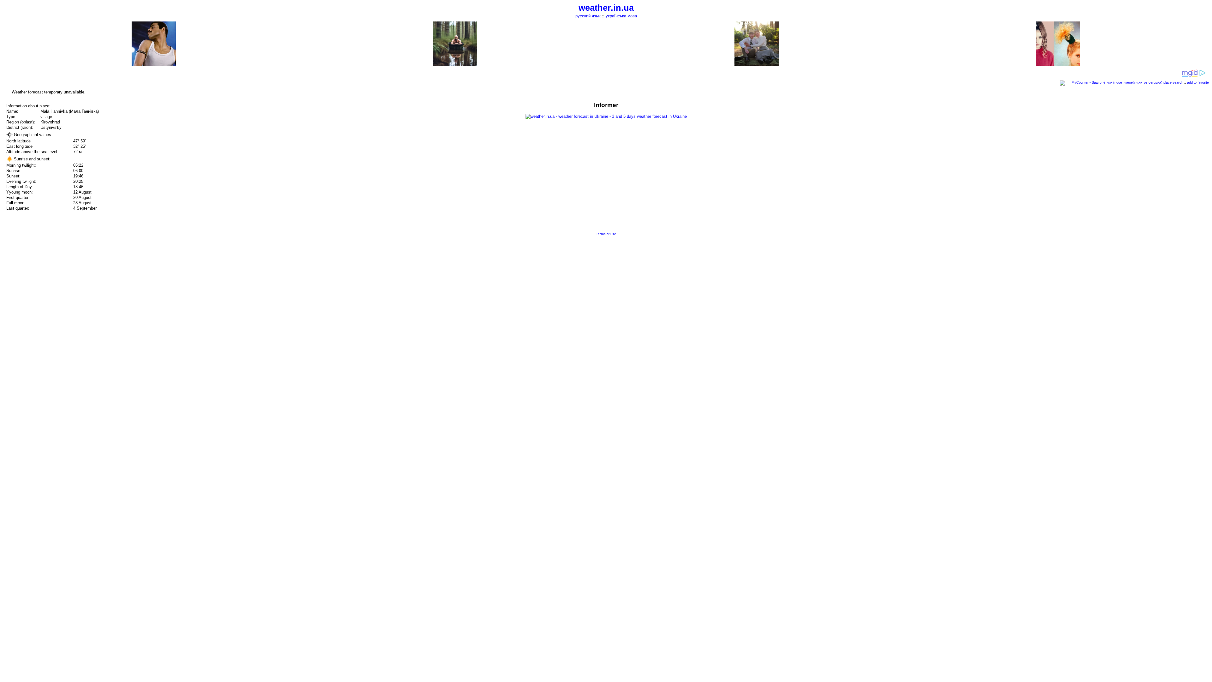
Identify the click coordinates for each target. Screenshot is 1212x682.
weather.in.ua (606, 8)
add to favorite (1198, 82)
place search (1173, 82)
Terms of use (606, 234)
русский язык (588, 16)
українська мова (621, 16)
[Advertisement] (1148, 146)
